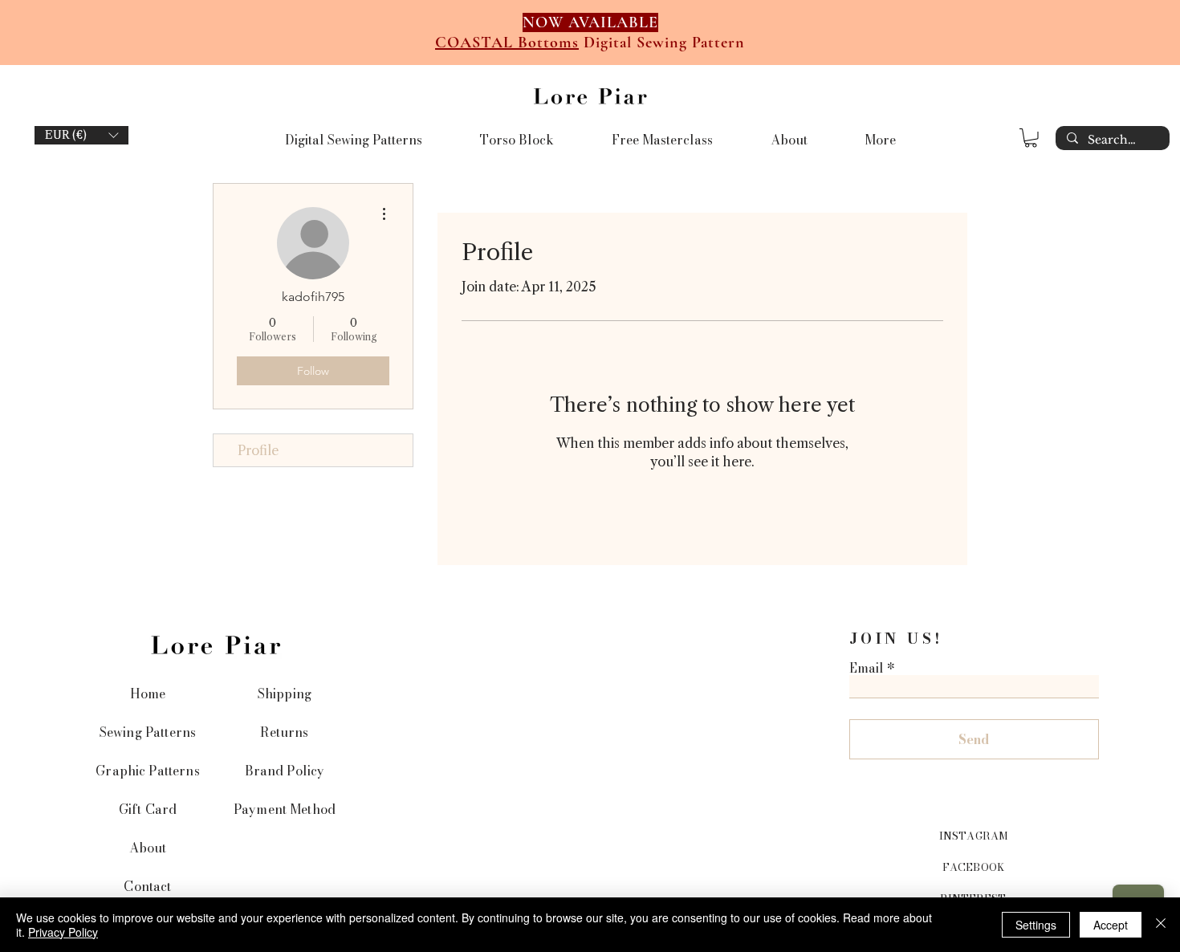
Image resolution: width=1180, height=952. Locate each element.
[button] (81, 135)
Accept (1110, 925)
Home (148, 693)
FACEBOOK (973, 867)
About (148, 847)
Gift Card (148, 809)
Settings (1035, 925)
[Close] (1160, 924)
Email (866, 667)
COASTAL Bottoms (507, 42)
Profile (258, 450)
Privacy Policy (63, 932)
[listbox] (81, 135)
